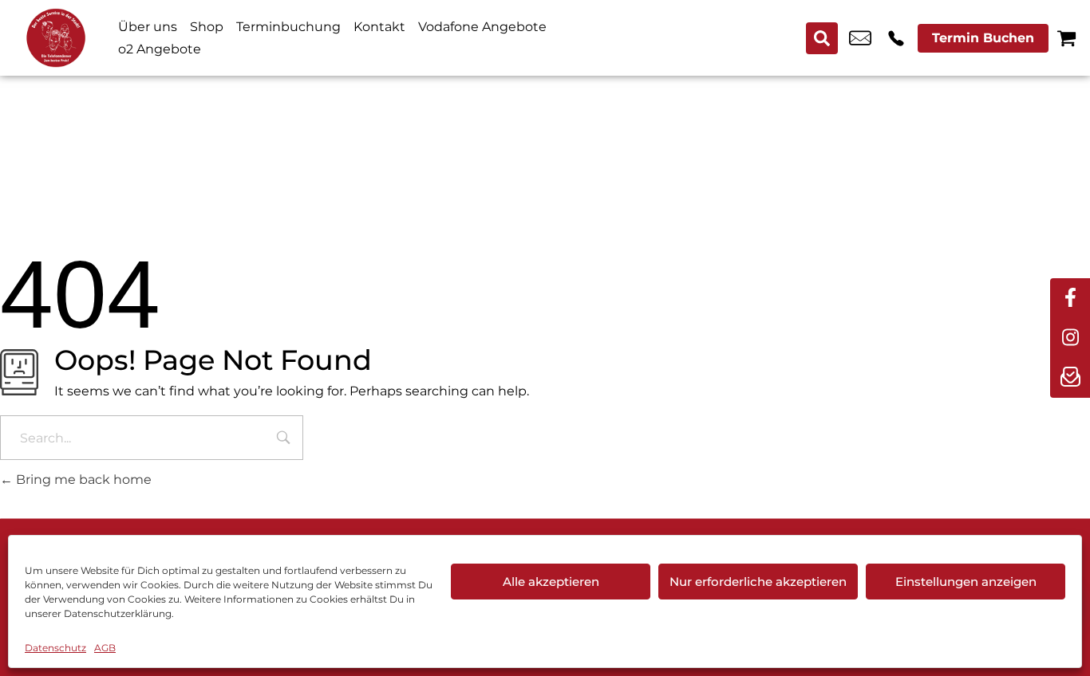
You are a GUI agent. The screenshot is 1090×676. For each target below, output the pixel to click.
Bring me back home (82, 479)
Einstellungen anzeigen (966, 581)
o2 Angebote (159, 49)
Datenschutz (55, 648)
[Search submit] (822, 38)
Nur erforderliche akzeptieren (758, 581)
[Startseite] (56, 38)
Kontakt (379, 26)
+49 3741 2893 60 (896, 38)
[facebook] (1070, 298)
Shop (206, 26)
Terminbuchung (288, 26)
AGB (105, 648)
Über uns (147, 26)
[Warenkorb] (1066, 38)
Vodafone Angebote (482, 26)
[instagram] (1070, 338)
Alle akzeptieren (551, 581)
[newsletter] (1070, 378)
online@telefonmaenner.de (860, 38)
